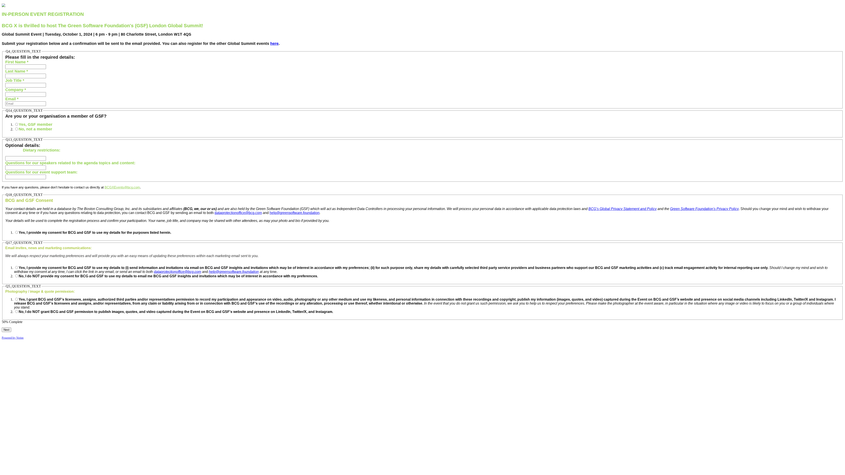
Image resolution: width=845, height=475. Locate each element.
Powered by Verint (13, 337)
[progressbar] (212, 322)
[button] (6, 329)
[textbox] (25, 66)
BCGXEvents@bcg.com (122, 187)
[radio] (16, 124)
